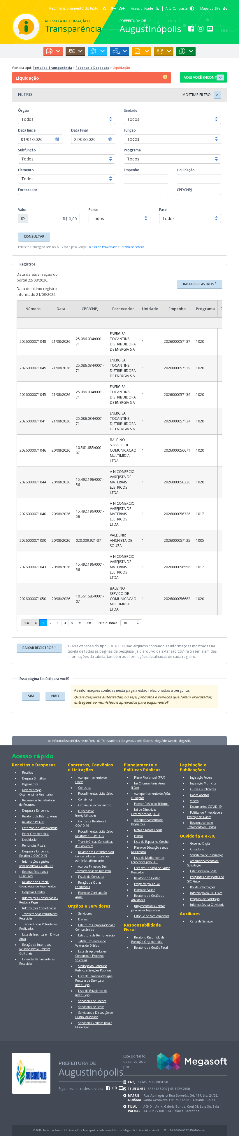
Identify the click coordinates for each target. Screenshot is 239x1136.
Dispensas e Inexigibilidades (85, 813)
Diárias (82, 919)
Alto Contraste (177, 8)
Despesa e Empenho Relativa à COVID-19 (34, 853)
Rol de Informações (202, 887)
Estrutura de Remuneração (96, 935)
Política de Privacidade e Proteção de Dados (204, 814)
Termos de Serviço (132, 247)
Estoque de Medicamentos (151, 916)
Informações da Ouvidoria (207, 905)
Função (130, 130)
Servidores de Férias (91, 1007)
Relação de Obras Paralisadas (88, 884)
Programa (132, 150)
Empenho (131, 169)
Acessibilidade (142, 8)
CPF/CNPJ (184, 189)
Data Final (79, 130)
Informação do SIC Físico (206, 893)
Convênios (85, 799)
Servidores (85, 913)
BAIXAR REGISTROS (200, 283)
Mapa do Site (210, 8)
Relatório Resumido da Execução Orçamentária (147, 939)
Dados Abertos (199, 795)
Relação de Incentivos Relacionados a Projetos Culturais (35, 949)
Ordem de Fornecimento (94, 805)
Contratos (84, 788)
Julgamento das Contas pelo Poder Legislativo (148, 908)
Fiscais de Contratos (91, 877)
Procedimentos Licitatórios (95, 793)
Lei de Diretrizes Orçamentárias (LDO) (145, 812)
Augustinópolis (150, 29)
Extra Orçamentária (35, 834)
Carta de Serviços (201, 921)
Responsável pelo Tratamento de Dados (201, 825)
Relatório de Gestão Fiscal (151, 947)
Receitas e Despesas (92, 68)
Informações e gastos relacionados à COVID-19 (36, 863)
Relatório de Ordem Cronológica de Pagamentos (37, 884)
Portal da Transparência (52, 68)
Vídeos (194, 801)
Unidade (130, 110)
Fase (163, 209)
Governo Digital (200, 843)
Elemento (26, 169)
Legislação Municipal (203, 783)
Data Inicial (27, 130)
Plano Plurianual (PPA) (149, 777)
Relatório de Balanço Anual (40, 816)
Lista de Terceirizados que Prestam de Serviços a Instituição (94, 980)
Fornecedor (27, 189)
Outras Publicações (203, 789)
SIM (31, 695)
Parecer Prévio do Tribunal (151, 804)
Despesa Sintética (34, 778)
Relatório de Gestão (147, 878)
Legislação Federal (201, 777)
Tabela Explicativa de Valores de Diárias (90, 943)
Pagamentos (30, 784)
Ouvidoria (197, 849)
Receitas (27, 772)
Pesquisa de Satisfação (204, 899)
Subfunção (27, 150)
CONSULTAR (34, 236)
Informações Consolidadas (39, 908)
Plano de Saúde (144, 890)
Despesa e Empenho (35, 810)
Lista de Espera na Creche (151, 842)
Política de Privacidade (102, 247)
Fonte (93, 209)
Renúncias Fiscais (33, 845)
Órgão (23, 110)
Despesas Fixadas (33, 892)
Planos (138, 836)
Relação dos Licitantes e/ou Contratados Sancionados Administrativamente (94, 856)
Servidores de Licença (92, 1001)
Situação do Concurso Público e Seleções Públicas (93, 968)
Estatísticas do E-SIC (203, 871)
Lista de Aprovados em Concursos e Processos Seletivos (91, 955)
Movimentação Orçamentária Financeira (36, 792)
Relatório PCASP (33, 822)
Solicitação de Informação (206, 855)
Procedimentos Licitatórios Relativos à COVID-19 (94, 833)
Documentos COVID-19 (206, 807)
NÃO (55, 695)
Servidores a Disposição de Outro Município (94, 1015)
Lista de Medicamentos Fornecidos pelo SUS (147, 860)
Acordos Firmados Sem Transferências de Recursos (93, 868)
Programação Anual (147, 884)
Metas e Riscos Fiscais (148, 830)
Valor (22, 209)
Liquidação (186, 169)
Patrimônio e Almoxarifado (39, 828)
